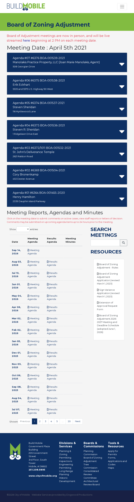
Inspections (65, 461)
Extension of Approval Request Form (107, 306)
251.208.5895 (37, 469)
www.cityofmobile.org (43, 475)
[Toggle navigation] (122, 6)
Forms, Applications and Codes (117, 461)
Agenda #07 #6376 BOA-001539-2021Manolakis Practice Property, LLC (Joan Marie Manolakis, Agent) (56, 62)
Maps (111, 467)
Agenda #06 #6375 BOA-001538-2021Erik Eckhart (39, 84)
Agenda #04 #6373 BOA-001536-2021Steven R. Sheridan (39, 129)
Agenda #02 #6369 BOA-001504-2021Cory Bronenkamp (39, 174)
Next (77, 421)
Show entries (23, 229)
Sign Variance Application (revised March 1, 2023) (108, 293)
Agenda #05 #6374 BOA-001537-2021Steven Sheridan (39, 107)
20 (69, 421)
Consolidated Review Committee (91, 474)
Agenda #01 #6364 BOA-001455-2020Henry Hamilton (39, 197)
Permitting (65, 457)
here (26, 40)
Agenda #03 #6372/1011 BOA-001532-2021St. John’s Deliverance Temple (42, 152)
